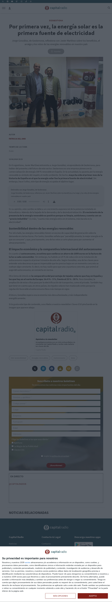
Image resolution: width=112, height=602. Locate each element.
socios (27, 562)
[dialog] (56, 574)
